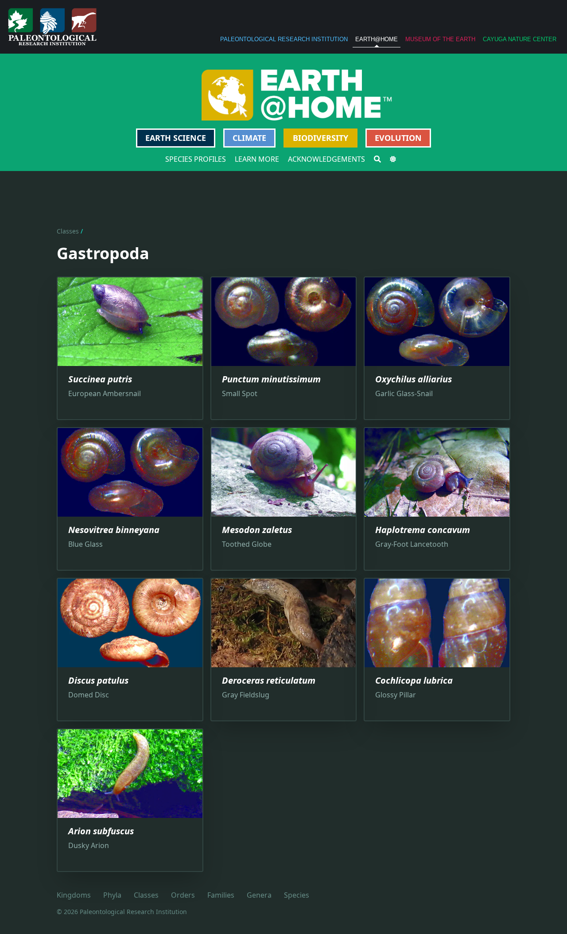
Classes (68, 231)
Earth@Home (376, 39)
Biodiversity (320, 137)
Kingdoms (74, 895)
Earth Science (175, 137)
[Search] (377, 159)
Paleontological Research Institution (284, 39)
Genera (259, 895)
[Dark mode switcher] (393, 159)
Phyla (112, 895)
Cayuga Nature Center (519, 39)
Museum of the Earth (440, 39)
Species (296, 895)
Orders (183, 895)
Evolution (398, 137)
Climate (249, 137)
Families (220, 895)
